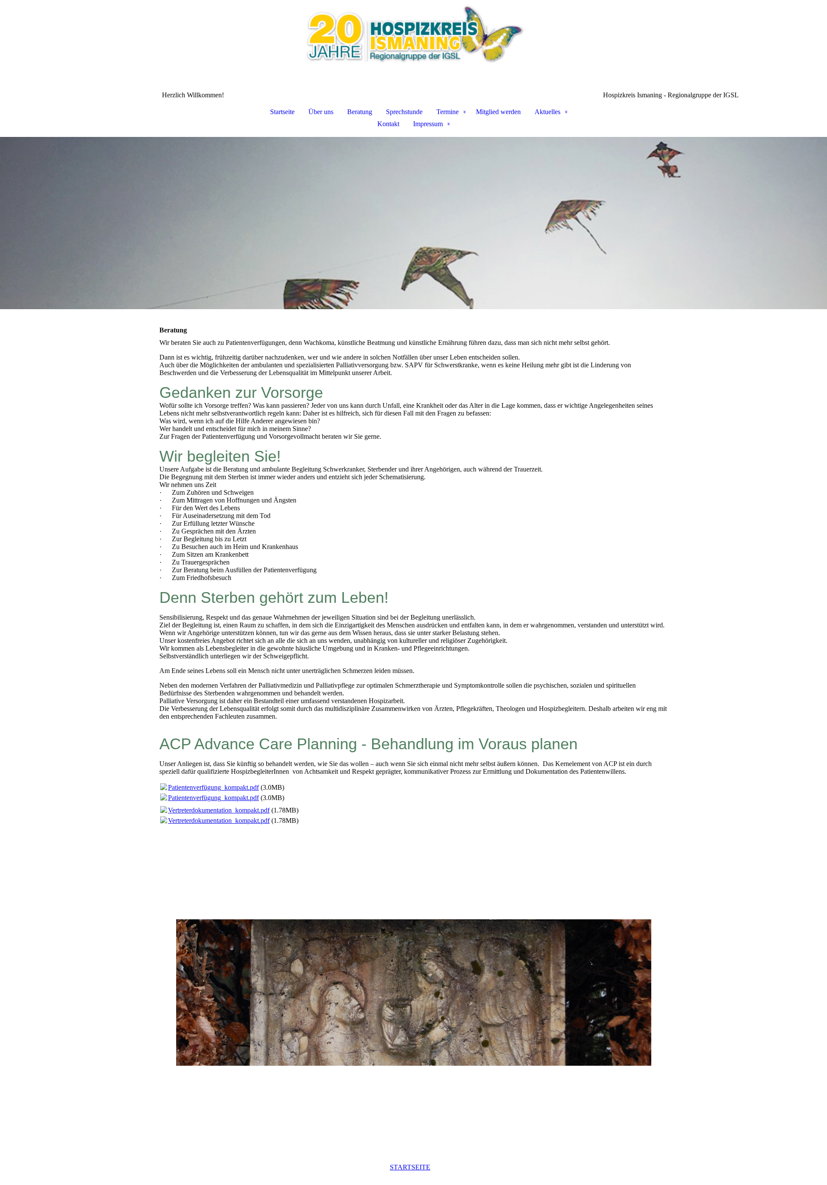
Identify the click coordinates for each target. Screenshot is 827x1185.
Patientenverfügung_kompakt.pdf (213, 787)
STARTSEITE (410, 1167)
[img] (413, 46)
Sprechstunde (404, 111)
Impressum (428, 123)
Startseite (282, 111)
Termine (447, 111)
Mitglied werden (498, 111)
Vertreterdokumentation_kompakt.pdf (219, 810)
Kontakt (388, 123)
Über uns (320, 111)
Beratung (359, 111)
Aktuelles (547, 111)
